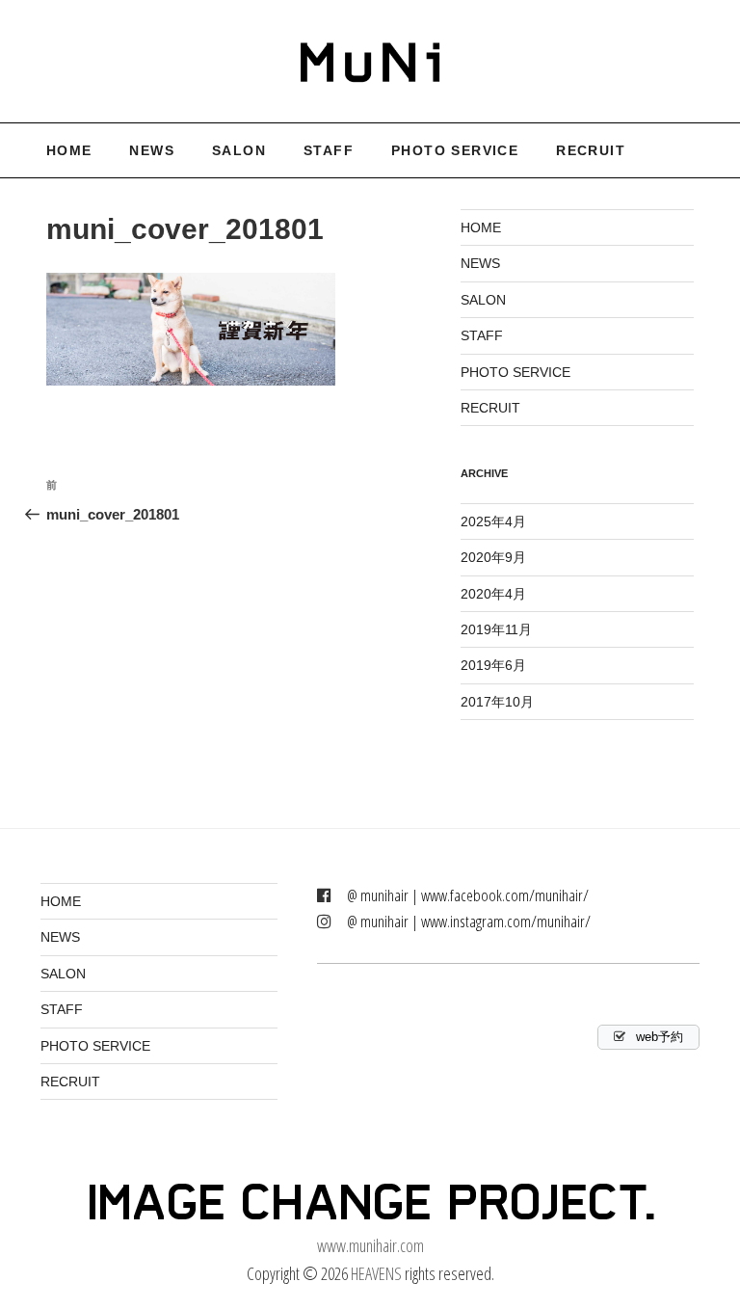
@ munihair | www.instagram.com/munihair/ (469, 921)
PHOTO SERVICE (454, 150)
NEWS (151, 150)
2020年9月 (493, 557)
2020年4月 (493, 593)
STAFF (329, 150)
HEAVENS (376, 1273)
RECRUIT (590, 150)
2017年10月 (497, 701)
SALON (239, 150)
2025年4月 (493, 521)
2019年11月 (496, 629)
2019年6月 (493, 665)
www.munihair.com (370, 1245)
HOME (69, 150)
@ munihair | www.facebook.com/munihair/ (468, 895)
